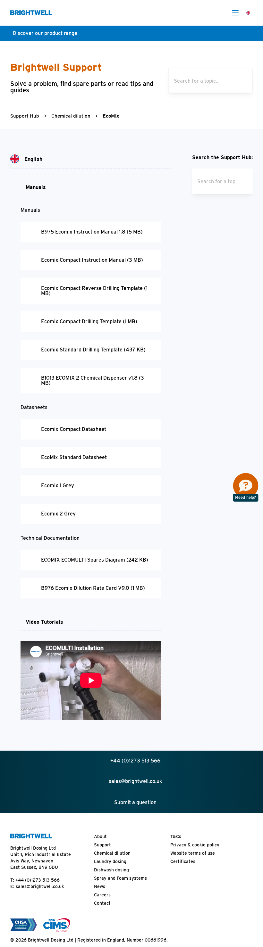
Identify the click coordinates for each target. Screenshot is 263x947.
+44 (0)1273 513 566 (37, 880)
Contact (102, 903)
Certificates (182, 861)
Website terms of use (192, 853)
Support (102, 844)
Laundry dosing (110, 861)
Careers (102, 894)
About (100, 836)
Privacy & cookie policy (194, 844)
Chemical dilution (70, 116)
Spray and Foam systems (120, 878)
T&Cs (175, 836)
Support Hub (24, 116)
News (99, 886)
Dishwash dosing (111, 869)
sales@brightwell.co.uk (40, 886)
